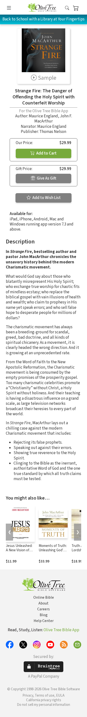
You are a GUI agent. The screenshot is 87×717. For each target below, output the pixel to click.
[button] (67, 8)
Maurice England (43, 116)
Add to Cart (46, 153)
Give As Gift (46, 178)
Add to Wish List (46, 198)
